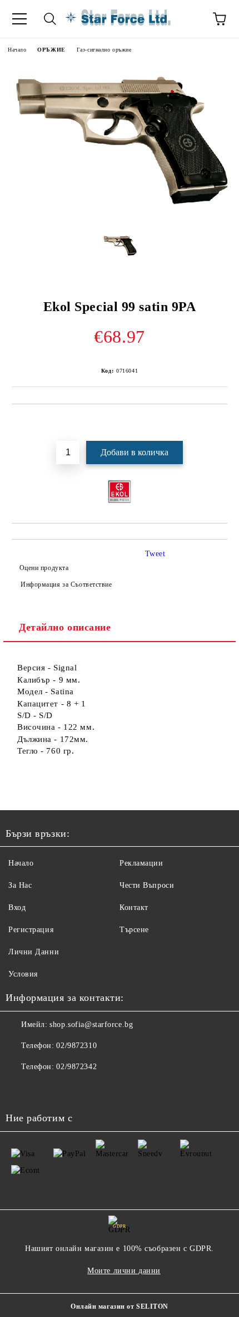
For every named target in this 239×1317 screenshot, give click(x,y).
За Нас (20, 885)
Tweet (155, 554)
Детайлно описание (65, 627)
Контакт (134, 907)
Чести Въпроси (147, 885)
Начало (17, 50)
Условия (23, 974)
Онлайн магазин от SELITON (119, 1306)
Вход (17, 907)
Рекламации (141, 863)
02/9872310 (76, 1045)
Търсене (134, 930)
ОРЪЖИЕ (51, 50)
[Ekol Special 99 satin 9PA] (119, 216)
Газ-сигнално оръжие (104, 50)
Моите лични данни (124, 1271)
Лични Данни (33, 952)
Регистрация (30, 930)
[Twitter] (44, 1089)
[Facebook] (20, 1089)
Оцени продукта (43, 568)
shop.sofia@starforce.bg (91, 1024)
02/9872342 (76, 1066)
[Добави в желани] (219, 423)
